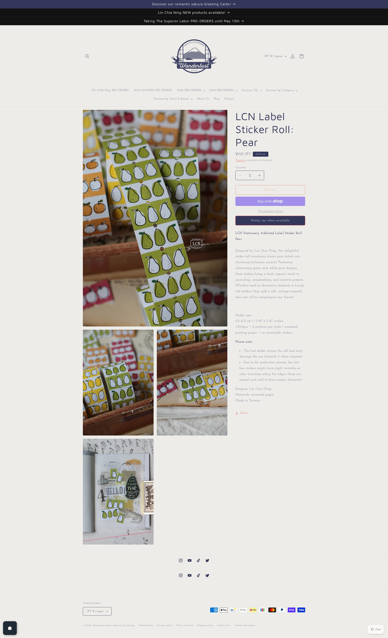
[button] (87, 56)
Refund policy (146, 625)
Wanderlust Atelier (103, 625)
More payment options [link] (270, 211)
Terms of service (184, 625)
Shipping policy (205, 625)
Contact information (244, 625)
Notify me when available (270, 220)
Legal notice (224, 625)
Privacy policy (165, 625)
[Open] (10, 628)
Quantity (240, 167)
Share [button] (244, 412)
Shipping (240, 160)
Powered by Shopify (124, 625)
